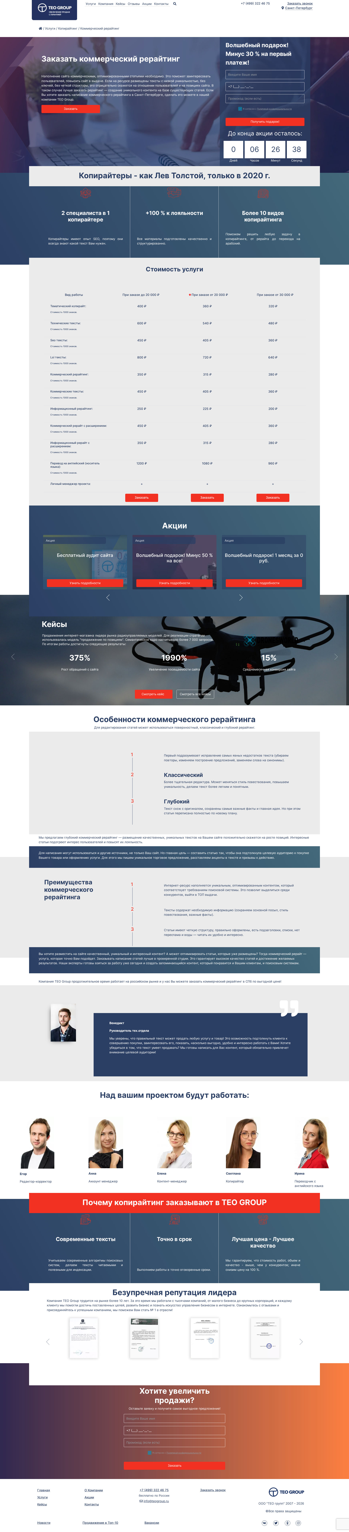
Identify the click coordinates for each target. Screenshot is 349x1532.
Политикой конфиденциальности (274, 108)
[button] (108, 600)
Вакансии (152, 1523)
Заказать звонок (300, 3)
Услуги (91, 4)
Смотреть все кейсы (195, 694)
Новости (43, 1523)
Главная (43, 1490)
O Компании (94, 1490)
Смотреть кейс (154, 694)
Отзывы (134, 4)
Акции (147, 4)
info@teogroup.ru (156, 1501)
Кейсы (121, 4)
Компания (106, 4)
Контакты (161, 4)
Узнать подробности (85, 583)
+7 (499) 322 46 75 (255, 3)
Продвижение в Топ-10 (100, 1523)
